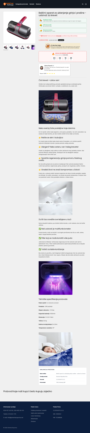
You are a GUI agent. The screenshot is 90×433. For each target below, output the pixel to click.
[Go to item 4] (22, 47)
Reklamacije (34, 418)
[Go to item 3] (17, 47)
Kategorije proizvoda (22, 4)
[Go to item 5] (28, 47)
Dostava (38, 4)
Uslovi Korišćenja (35, 416)
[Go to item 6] (34, 47)
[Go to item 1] (5, 47)
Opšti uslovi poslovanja (37, 413)
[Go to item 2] (11, 47)
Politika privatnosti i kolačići (38, 410)
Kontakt (32, 4)
